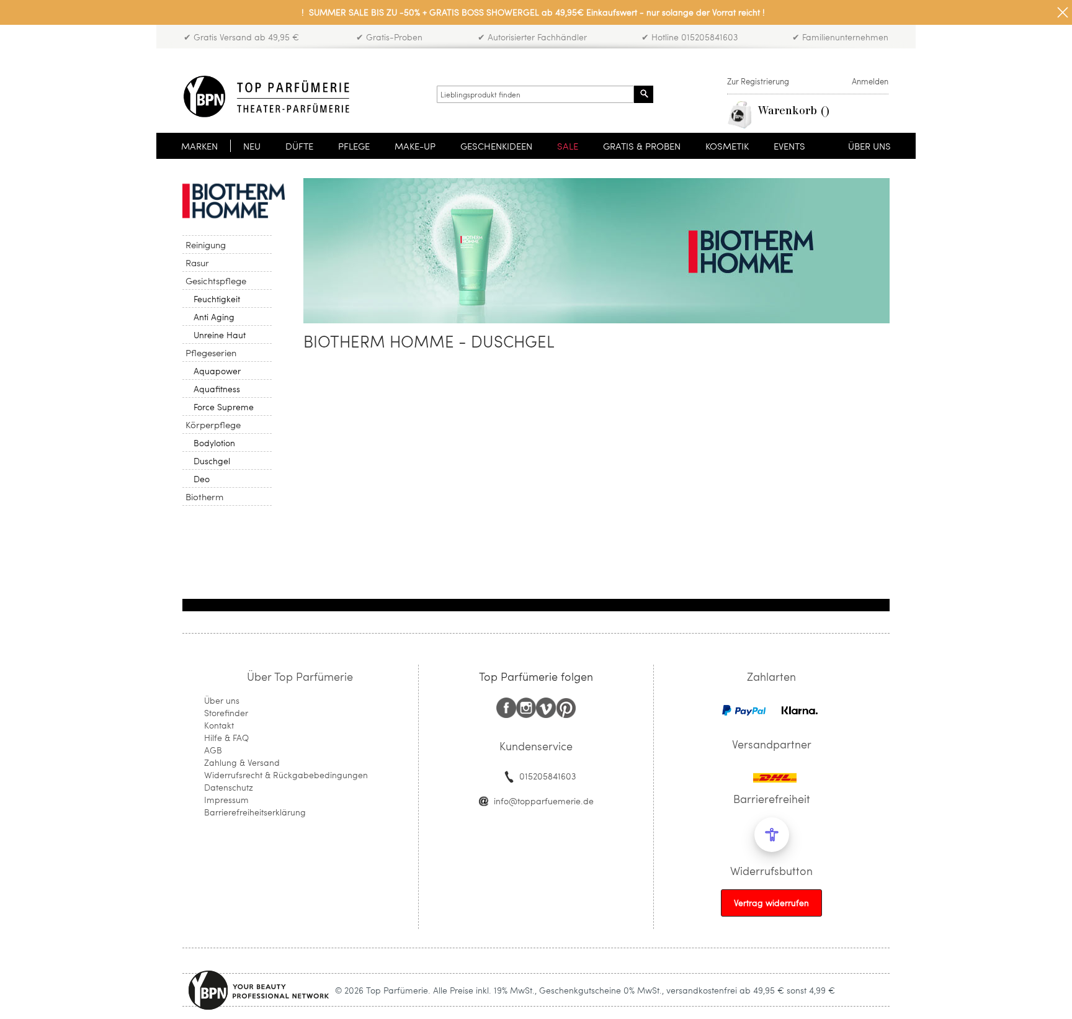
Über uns (221, 700)
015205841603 (547, 776)
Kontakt (219, 725)
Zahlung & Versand (242, 762)
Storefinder (226, 713)
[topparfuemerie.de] (266, 96)
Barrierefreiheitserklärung (255, 812)
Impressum (226, 800)
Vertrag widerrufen (771, 903)
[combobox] (535, 94)
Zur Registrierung (758, 81)
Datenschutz (228, 787)
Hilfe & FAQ (226, 737)
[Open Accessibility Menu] (771, 834)
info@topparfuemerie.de (544, 801)
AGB (213, 750)
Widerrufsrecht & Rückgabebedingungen (286, 775)
